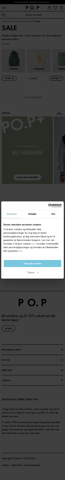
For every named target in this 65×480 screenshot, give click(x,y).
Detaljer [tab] (32, 214)
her (33, 243)
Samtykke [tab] (11, 214)
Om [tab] (53, 214)
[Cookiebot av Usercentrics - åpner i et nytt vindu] (48, 206)
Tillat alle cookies (32, 263)
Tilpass (31, 272)
